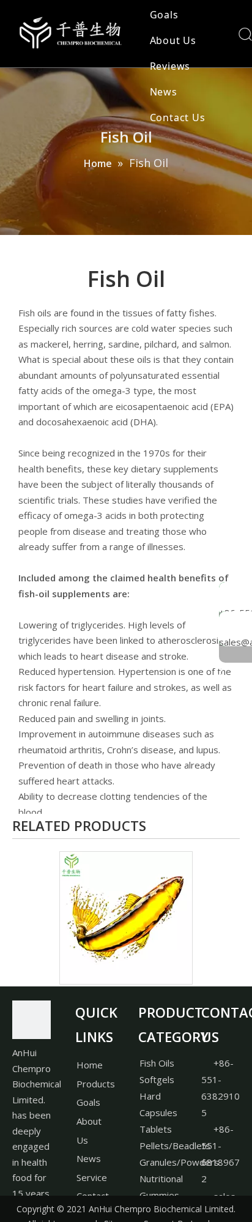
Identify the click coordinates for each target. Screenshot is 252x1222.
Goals (164, 14)
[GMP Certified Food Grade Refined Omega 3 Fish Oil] (126, 918)
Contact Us (178, 117)
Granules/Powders (179, 1162)
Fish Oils (156, 1063)
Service (91, 1177)
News (163, 92)
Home (89, 1065)
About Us (173, 40)
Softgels (156, 1079)
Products (95, 1084)
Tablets (155, 1129)
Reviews (170, 66)
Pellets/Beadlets (174, 1145)
